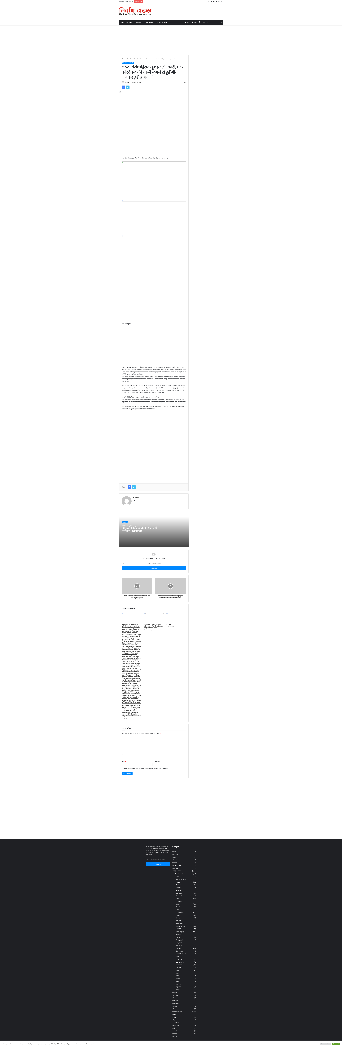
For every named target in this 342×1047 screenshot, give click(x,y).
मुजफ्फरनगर (179, 984)
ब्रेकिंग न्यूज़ (131, 62)
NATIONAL (129, 22)
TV (174, 1009)
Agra (177, 876)
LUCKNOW (179, 929)
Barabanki (179, 896)
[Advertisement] (188, 9)
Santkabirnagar (181, 954)
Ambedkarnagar (181, 879)
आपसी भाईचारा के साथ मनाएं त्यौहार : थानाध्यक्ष (139, 529)
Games (175, 862)
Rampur (178, 948)
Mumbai (175, 995)
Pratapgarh (179, 940)
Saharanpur (179, 951)
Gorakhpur (179, 912)
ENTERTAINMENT (162, 22)
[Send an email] (128, 82)
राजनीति (175, 1033)
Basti (177, 898)
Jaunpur (178, 918)
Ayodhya (178, 890)
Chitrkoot (179, 901)
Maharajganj (180, 932)
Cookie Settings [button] (325, 1044)
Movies (175, 992)
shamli (178, 956)
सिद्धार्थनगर (178, 987)
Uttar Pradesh (179, 874)
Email (124, 761)
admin (126, 82)
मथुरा (177, 981)
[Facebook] (123, 87)
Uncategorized (177, 1011)
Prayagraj (179, 943)
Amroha (178, 885)
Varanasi (178, 967)
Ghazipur (179, 907)
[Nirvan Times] (135, 11)
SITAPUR (179, 959)
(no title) (169, 624)
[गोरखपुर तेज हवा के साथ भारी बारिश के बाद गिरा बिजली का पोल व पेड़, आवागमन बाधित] (154, 618)
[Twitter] (127, 87)
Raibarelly (179, 945)
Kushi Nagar (180, 923)
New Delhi (130, 59)
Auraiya (178, 887)
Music (175, 998)
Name (124, 755)
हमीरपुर (178, 989)
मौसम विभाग (176, 1031)
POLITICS (138, 22)
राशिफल (175, 1036)
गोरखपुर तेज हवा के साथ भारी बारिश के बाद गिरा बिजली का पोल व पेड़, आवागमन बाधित (153, 626)
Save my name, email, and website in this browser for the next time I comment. (145, 768)
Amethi (178, 882)
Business (175, 854)
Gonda (178, 909)
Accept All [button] (336, 1044)
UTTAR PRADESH (149, 22)
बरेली (177, 973)
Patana (177, 1023)
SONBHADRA (180, 962)
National (175, 1000)
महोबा (174, 1028)
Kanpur (178, 921)
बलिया (177, 976)
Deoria (178, 904)
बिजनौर (178, 978)
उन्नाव (177, 970)
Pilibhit (178, 937)
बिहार (174, 1020)
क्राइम (174, 1014)
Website (157, 761)
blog (174, 851)
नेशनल (174, 1017)
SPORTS (175, 1006)
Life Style (176, 868)
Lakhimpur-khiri (181, 926)
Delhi (174, 857)
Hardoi (178, 915)
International (177, 865)
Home (122, 22)
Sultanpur (125, 522)
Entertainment (177, 860)
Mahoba (178, 934)
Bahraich (179, 893)
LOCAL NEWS (177, 871)
